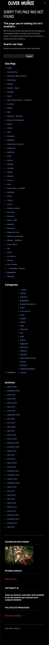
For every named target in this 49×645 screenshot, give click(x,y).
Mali (8, 112)
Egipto (9, 68)
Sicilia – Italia (12, 220)
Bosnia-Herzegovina (27, 304)
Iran (8, 248)
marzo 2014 (11, 503)
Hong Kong (11, 80)
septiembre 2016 (13, 415)
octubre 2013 (12, 523)
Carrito (9, 204)
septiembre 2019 (13, 391)
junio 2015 (11, 459)
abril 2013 (11, 527)
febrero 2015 (12, 463)
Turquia (10, 180)
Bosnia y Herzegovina (15, 120)
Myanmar (23, 355)
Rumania (10, 216)
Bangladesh (11, 272)
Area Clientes (12, 264)
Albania (23, 293)
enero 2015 (11, 467)
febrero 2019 (12, 403)
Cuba (9, 156)
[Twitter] (35, 628)
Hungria (10, 84)
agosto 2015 (11, 451)
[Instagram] (19, 564)
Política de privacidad (15, 236)
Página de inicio (13, 232)
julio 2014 (11, 491)
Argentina (10, 152)
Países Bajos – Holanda (16, 188)
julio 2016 (11, 419)
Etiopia (9, 124)
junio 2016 (11, 423)
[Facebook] (32, 628)
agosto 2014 (11, 487)
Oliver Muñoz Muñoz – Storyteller (19, 100)
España (23, 319)
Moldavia (10, 224)
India (9, 132)
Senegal (10, 168)
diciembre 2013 (13, 515)
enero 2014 (11, 511)
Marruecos (11, 228)
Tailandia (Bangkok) (27, 369)
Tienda (9, 128)
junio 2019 (11, 395)
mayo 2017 (11, 407)
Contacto (10, 104)
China (9, 252)
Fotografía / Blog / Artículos (17, 76)
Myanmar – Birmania (15, 116)
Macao (9, 108)
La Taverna (11, 256)
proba (9, 196)
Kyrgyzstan (11, 148)
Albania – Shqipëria (14, 240)
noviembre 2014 (13, 475)
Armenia (10, 176)
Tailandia (10, 276)
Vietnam (10, 164)
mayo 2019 (11, 399)
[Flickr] (42, 628)
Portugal (10, 92)
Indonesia (11, 136)
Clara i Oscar (12, 244)
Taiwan (10, 172)
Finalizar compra (13, 208)
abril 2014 (11, 499)
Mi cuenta (10, 212)
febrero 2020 (12, 387)
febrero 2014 (12, 507)
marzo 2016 (11, 435)
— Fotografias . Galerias (16, 268)
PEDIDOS (11, 140)
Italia (9, 184)
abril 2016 (11, 431)
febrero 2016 (12, 439)
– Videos (23, 290)
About (9, 96)
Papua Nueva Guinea (15, 144)
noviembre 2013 (13, 519)
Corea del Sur (12, 72)
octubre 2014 (12, 479)
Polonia (10, 260)
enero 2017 (11, 411)
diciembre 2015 (13, 443)
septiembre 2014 (13, 483)
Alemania (10, 192)
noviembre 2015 (13, 447)
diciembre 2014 (13, 471)
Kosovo (10, 160)
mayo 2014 (11, 495)
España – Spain (13, 88)
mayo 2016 (11, 427)
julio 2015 (11, 455)
